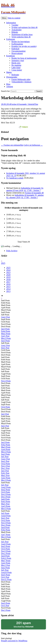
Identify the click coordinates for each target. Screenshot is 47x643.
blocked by (27, 625)
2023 (8, 272)
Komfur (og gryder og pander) (24, 46)
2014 (8, 289)
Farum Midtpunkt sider (20, 79)
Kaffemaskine (17, 44)
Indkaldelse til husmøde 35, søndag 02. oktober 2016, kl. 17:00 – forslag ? (25, 196)
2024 (8, 270)
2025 (3, 263)
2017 (8, 282)
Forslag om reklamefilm (12, 145)
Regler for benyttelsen (20, 41)
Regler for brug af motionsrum (24, 58)
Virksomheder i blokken (21, 82)
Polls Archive (11, 251)
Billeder (14, 32)
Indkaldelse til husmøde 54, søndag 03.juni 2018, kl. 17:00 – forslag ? (25, 189)
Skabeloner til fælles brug (22, 34)
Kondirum (10, 56)
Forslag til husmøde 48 (34, 193)
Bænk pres (15, 63)
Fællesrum (10, 39)
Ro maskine (16, 65)
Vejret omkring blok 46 (21, 37)
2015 (8, 286)
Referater (15, 75)
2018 (8, 279)
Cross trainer (16, 70)
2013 (8, 291)
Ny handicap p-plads (14, 178)
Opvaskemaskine (18, 51)
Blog (8, 84)
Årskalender (16, 30)
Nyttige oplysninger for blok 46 (24, 27)
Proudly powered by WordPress (14, 641)
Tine (36, 104)
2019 (8, 277)
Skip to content (14, 18)
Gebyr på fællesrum (33, 145)
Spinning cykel (17, 60)
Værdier (14, 25)
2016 (8, 284)
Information (11, 23)
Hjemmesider (11, 77)
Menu (4, 18)
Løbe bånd (15, 67)
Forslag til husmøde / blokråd (22, 104)
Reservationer (17, 53)
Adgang (9, 86)
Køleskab (15, 49)
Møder (9, 72)
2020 (8, 275)
